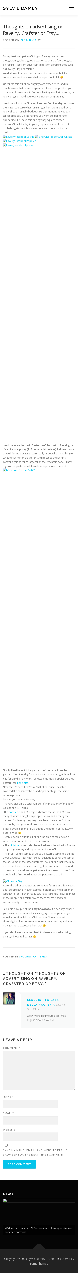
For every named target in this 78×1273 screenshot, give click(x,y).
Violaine (14, 845)
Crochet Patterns (33, 956)
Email (8, 1113)
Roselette (22, 783)
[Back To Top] (39, 1249)
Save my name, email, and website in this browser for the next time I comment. (35, 1152)
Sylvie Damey (20, 8)
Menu (71, 7)
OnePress (54, 1259)
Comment (11, 1048)
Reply (35, 1008)
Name (8, 1096)
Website (9, 1129)
